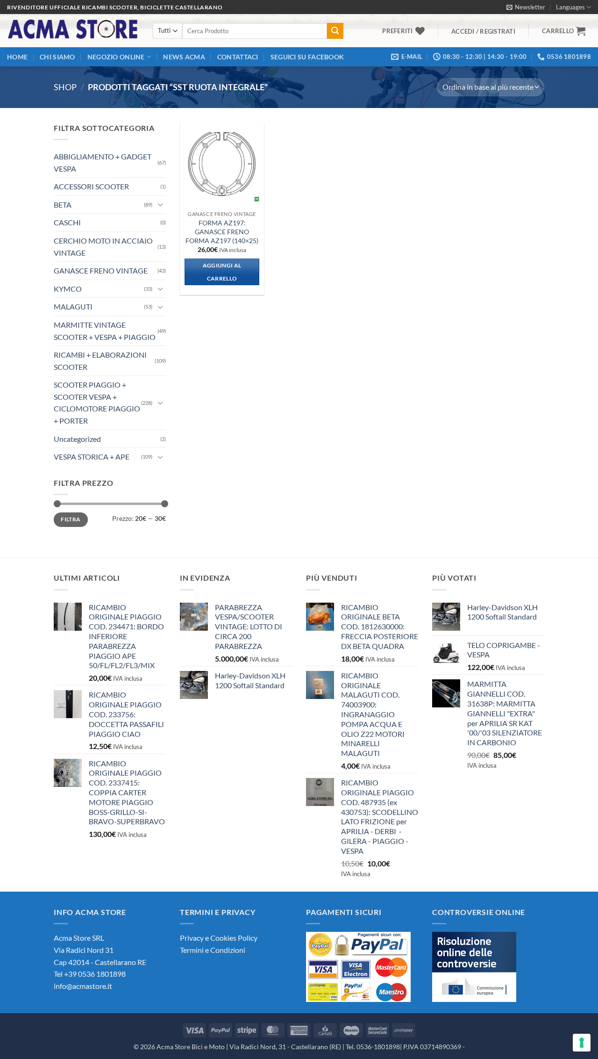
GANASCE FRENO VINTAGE (101, 270)
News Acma (184, 57)
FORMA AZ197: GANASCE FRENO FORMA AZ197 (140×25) (221, 231)
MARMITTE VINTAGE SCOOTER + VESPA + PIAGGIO (105, 330)
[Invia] (335, 31)
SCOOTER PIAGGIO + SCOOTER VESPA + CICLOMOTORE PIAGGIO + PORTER (97, 402)
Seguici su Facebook (307, 57)
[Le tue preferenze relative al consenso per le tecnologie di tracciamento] (582, 1043)
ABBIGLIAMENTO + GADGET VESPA (102, 162)
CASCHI (67, 222)
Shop (65, 87)
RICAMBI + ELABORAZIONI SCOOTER (100, 360)
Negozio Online (116, 57)
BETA (62, 204)
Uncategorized (77, 438)
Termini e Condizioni (212, 949)
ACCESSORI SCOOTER (91, 186)
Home (17, 57)
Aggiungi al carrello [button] (222, 271)
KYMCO (68, 288)
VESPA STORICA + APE (91, 456)
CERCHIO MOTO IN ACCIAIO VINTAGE (103, 246)
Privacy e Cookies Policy (218, 937)
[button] (525, 7)
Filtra (70, 519)
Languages (570, 7)
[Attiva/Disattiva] (160, 204)
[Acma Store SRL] (73, 30)
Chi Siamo (57, 57)
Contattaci (237, 57)
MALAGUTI (73, 306)
